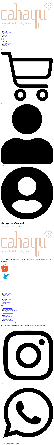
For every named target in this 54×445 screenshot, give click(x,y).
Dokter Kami (6, 33)
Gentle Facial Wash (7, 308)
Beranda (5, 31)
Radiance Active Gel (8, 313)
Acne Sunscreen (7, 311)
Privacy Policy (6, 295)
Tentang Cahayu (7, 32)
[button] (27, 39)
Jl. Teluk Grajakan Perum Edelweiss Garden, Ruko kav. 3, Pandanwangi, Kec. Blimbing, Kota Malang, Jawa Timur (26, 259)
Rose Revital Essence (8, 309)
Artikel (4, 36)
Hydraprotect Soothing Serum (10, 310)
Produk (5, 35)
